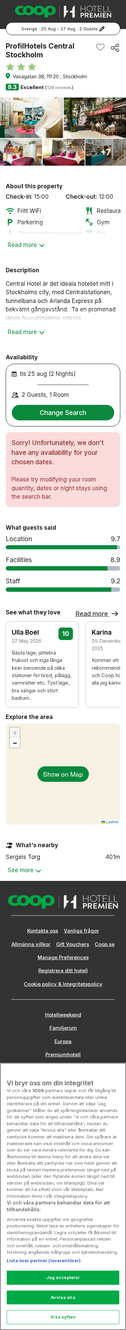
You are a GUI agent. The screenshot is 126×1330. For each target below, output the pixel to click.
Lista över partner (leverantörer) (44, 1260)
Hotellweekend (63, 1015)
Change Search (63, 413)
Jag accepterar (63, 1277)
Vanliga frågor (81, 931)
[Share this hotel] (114, 47)
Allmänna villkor (30, 944)
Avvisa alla (63, 1297)
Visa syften (62, 1317)
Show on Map (63, 773)
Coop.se (105, 944)
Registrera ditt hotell (63, 971)
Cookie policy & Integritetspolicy (63, 984)
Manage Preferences (63, 957)
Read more (92, 614)
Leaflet (112, 822)
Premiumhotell (63, 1055)
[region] (63, 1196)
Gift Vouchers (72, 944)
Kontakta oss (42, 931)
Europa (63, 1041)
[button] (111, 656)
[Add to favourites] (100, 47)
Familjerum (63, 1028)
